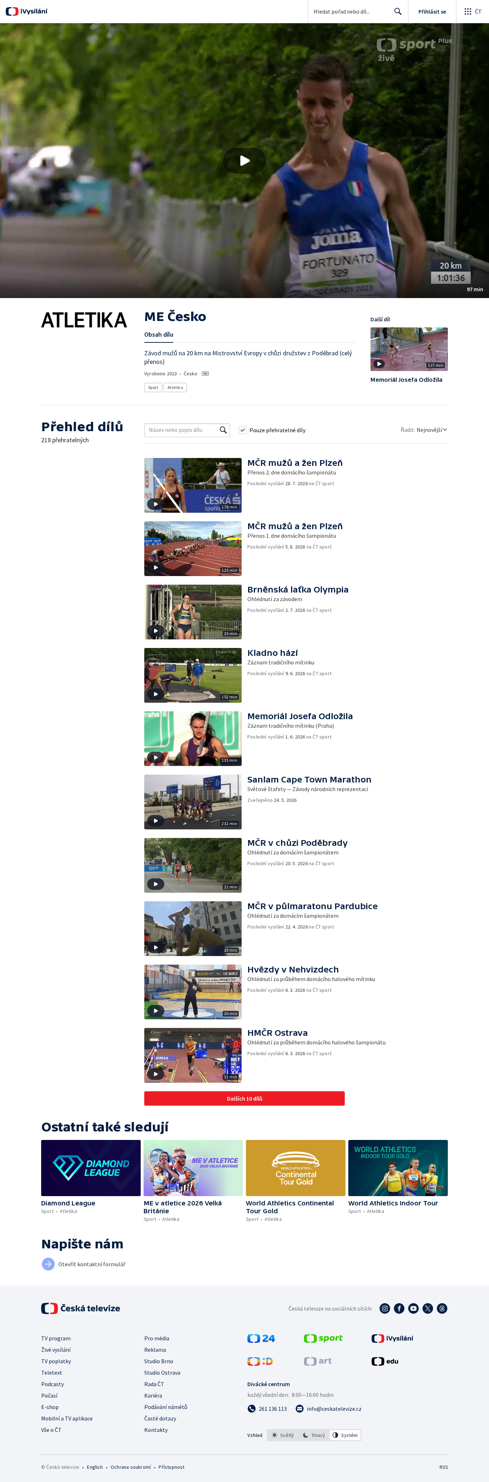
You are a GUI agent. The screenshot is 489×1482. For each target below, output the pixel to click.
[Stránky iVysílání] (392, 1340)
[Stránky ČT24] (261, 1340)
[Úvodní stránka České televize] (81, 1308)
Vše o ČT (51, 1429)
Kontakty (156, 1429)
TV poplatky (56, 1361)
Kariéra (153, 1395)
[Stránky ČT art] (317, 1363)
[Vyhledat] (223, 430)
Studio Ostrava (162, 1372)
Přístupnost (171, 1467)
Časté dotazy (160, 1418)
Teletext (51, 1372)
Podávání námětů (165, 1406)
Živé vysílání (56, 1349)
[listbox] (314, 1435)
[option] (283, 1435)
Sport (153, 387)
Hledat (398, 11)
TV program (56, 1338)
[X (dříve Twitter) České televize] (428, 1308)
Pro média (156, 1338)
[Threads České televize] (442, 1308)
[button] (244, 160)
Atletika (175, 387)
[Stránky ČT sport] (323, 1340)
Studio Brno (158, 1361)
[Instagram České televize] (385, 1308)
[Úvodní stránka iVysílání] (33, 11)
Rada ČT (154, 1384)
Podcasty (52, 1384)
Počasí (49, 1395)
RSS (444, 1467)
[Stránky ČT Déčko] (260, 1363)
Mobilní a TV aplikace (67, 1418)
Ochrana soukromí (131, 1467)
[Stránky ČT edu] (385, 1363)
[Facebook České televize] (399, 1308)
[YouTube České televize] (413, 1308)
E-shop (50, 1406)
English (94, 1467)
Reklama (155, 1349)
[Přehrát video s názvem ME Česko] (244, 161)
